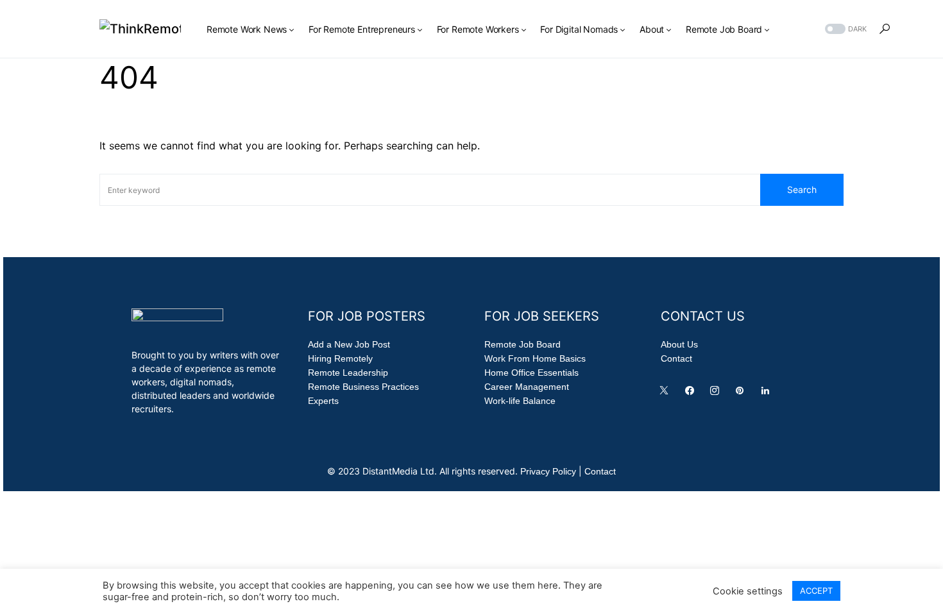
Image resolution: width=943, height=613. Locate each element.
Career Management (526, 387)
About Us (679, 344)
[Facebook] (692, 394)
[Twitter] (666, 394)
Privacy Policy (548, 471)
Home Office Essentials (531, 372)
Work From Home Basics (535, 358)
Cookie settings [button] (748, 591)
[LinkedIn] (767, 394)
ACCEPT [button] (816, 590)
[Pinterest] (742, 394)
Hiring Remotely (340, 358)
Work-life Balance (520, 401)
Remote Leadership (348, 372)
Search (802, 189)
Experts (323, 401)
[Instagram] (717, 394)
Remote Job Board (522, 344)
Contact (676, 358)
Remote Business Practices (363, 387)
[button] (844, 29)
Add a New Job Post (349, 344)
